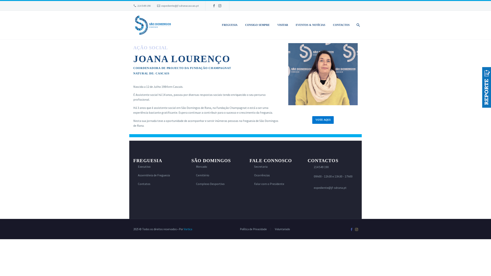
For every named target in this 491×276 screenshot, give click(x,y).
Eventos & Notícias (310, 25)
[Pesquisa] (357, 25)
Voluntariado (282, 229)
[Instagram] (220, 5)
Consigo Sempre (257, 25)
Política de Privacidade (253, 229)
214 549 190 (144, 5)
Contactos (341, 25)
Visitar (282, 25)
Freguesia (229, 25)
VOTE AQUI (323, 119)
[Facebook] (214, 5)
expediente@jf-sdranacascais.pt (180, 5)
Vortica (188, 229)
